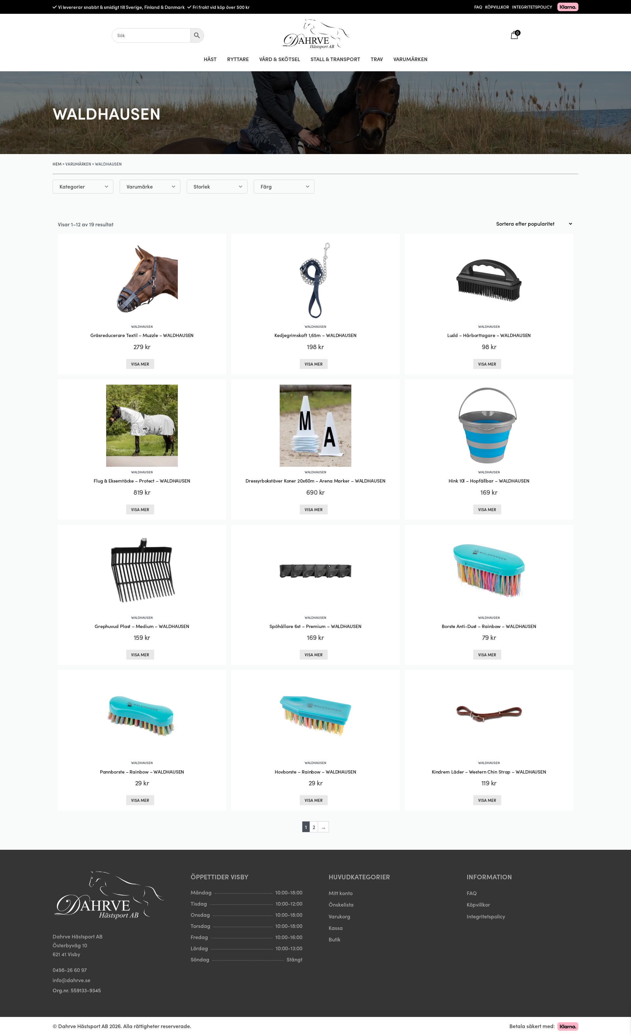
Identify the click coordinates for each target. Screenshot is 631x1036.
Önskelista (341, 904)
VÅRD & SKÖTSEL (279, 58)
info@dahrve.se (71, 979)
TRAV (377, 58)
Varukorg (339, 916)
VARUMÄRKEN (410, 58)
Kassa (336, 927)
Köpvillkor (478, 904)
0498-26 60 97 (70, 969)
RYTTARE (238, 58)
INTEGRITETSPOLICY (532, 7)
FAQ (478, 7)
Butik (334, 939)
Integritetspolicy (486, 916)
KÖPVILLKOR (497, 7)
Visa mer (140, 364)
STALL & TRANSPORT (335, 58)
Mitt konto (341, 892)
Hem (57, 164)
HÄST (210, 58)
